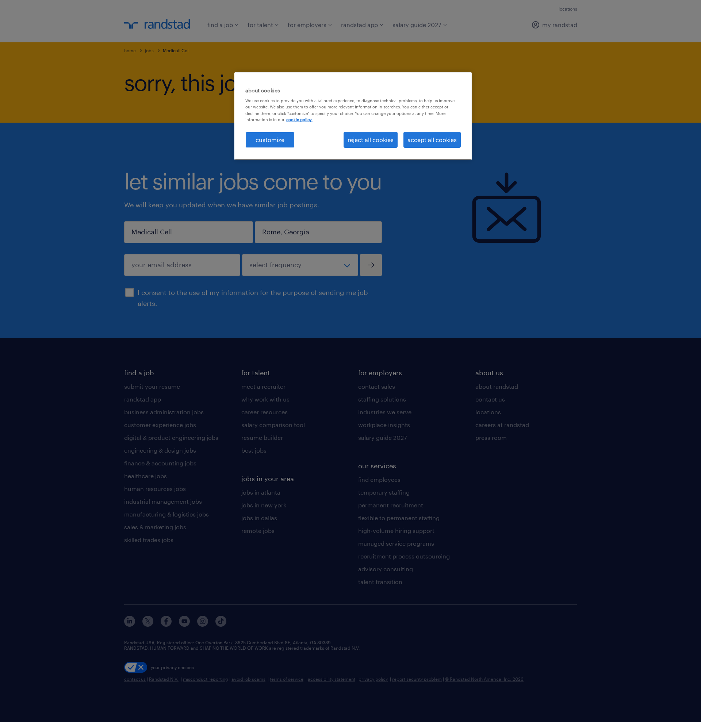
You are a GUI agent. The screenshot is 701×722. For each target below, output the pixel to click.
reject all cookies (371, 139)
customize (270, 139)
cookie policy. (299, 119)
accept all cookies (432, 139)
